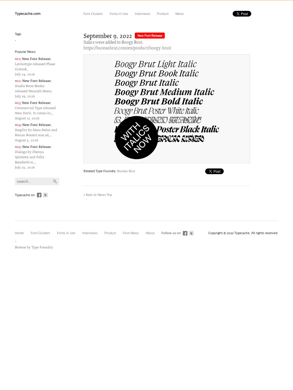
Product (163, 13)
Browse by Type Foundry (34, 247)
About (150, 233)
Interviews (142, 13)
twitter (45, 195)
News (179, 13)
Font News (131, 233)
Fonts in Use (119, 13)
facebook (39, 195)
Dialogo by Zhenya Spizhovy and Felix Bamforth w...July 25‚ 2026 (33, 157)
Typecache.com (28, 14)
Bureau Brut (126, 171)
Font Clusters (93, 13)
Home (19, 233)
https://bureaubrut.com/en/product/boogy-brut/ (127, 48)
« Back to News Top (98, 194)
